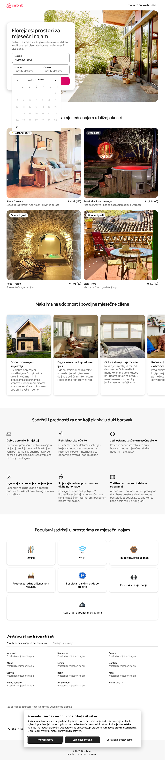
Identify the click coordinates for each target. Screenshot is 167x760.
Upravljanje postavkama (119, 739)
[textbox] (26, 71)
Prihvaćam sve (45, 739)
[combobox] (41, 60)
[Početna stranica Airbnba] (15, 5)
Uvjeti (94, 754)
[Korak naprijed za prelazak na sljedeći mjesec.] (55, 80)
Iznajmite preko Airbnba (141, 5)
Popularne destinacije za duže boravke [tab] (27, 643)
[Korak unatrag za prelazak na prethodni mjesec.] (18, 80)
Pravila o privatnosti (78, 754)
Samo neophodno (82, 739)
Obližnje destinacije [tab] (63, 643)
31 (17, 126)
